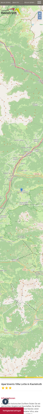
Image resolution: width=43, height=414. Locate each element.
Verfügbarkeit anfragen (12, 411)
